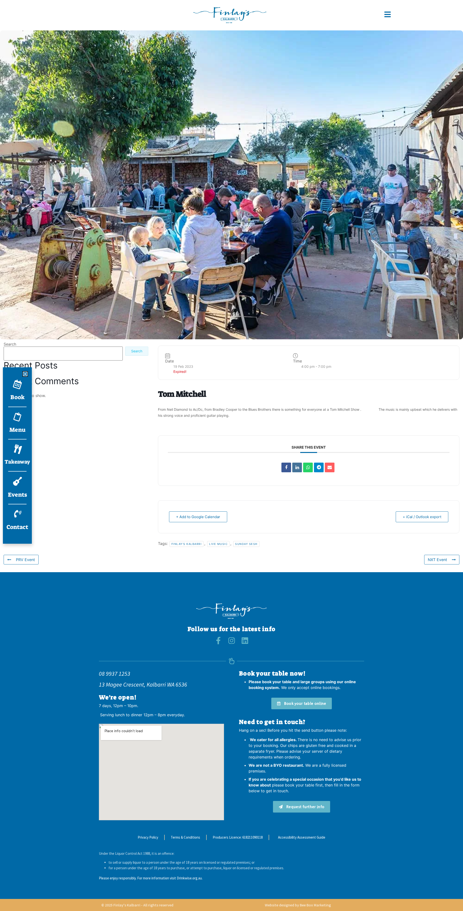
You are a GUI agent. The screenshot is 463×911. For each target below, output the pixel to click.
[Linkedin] (297, 467)
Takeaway (17, 461)
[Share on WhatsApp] (308, 467)
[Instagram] (231, 640)
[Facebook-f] (218, 640)
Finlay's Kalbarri (186, 544)
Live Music (218, 544)
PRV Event (25, 559)
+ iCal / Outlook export (422, 517)
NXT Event (437, 559)
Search (10, 344)
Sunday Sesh (246, 544)
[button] (25, 374)
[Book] (17, 384)
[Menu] (17, 416)
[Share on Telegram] (319, 467)
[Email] (329, 467)
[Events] (17, 481)
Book (17, 397)
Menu (17, 430)
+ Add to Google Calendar (198, 517)
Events (17, 495)
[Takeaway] (17, 449)
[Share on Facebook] (286, 467)
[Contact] (17, 514)
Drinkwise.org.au (189, 878)
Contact (17, 527)
